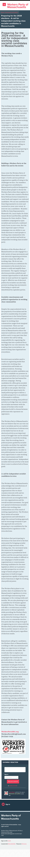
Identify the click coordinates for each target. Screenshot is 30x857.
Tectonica (24, 844)
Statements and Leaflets (11, 12)
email (9, 841)
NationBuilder (12, 844)
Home (3, 12)
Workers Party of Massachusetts (17, 6)
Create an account (13, 785)
